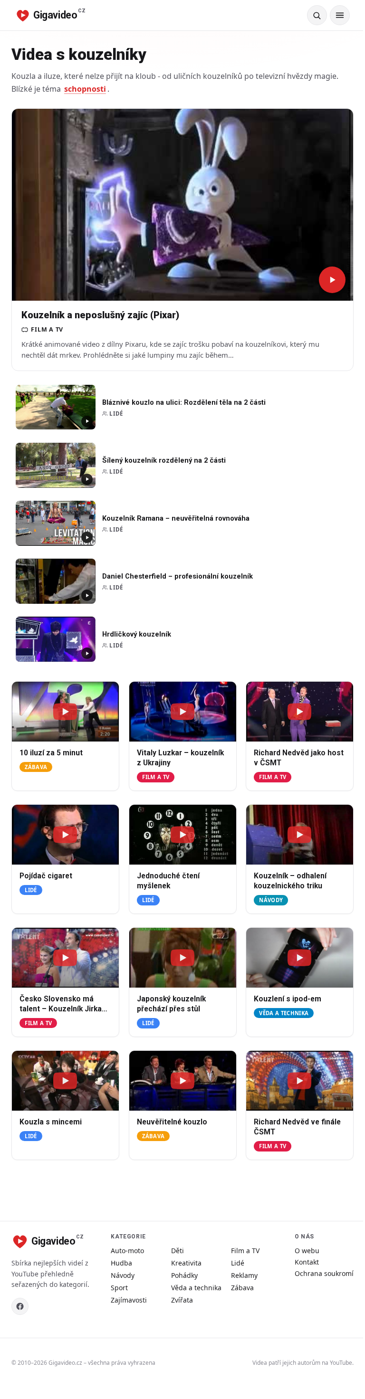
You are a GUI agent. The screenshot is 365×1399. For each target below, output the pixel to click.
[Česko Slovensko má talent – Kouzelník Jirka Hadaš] (65, 958)
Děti (177, 1250)
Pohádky (184, 1275)
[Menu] (340, 15)
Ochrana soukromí (324, 1273)
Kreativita (186, 1262)
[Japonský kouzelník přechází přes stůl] (182, 958)
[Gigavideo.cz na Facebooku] (20, 1306)
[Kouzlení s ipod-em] (299, 958)
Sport (119, 1287)
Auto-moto (127, 1250)
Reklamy (244, 1275)
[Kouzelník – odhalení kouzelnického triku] (299, 835)
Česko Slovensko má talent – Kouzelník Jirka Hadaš (60, 1009)
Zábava (36, 767)
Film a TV (155, 776)
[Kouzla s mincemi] (65, 1081)
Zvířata (182, 1299)
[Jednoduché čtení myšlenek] (182, 835)
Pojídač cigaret (45, 876)
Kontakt (307, 1261)
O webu (307, 1250)
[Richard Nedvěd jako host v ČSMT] (299, 712)
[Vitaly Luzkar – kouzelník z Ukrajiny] (182, 712)
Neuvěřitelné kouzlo (172, 1122)
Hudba (121, 1262)
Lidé (31, 890)
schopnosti (85, 89)
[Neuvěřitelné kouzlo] (182, 1081)
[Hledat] (317, 15)
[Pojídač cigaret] (65, 835)
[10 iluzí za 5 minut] (65, 712)
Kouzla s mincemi (50, 1122)
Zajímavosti (129, 1299)
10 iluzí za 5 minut (51, 753)
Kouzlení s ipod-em (287, 999)
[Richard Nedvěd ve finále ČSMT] (299, 1081)
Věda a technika (284, 1013)
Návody (271, 900)
